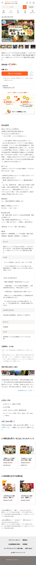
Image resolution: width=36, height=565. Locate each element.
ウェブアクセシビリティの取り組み (13, 548)
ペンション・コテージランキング (9, 522)
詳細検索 (31, 7)
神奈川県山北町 (8, 17)
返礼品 (3, 12)
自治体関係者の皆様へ (15, 544)
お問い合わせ (28, 548)
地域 (18, 12)
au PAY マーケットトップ (18, 552)
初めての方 (32, 12)
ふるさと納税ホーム (6, 510)
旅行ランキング (27, 520)
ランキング (10, 12)
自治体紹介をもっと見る (25, 390)
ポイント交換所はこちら (19, 111)
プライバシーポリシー (15, 540)
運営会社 (25, 540)
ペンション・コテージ (25, 510)
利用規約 (25, 544)
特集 (25, 12)
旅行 (15, 510)
